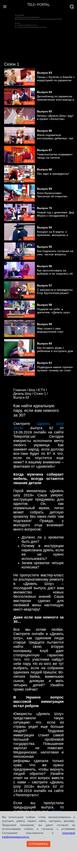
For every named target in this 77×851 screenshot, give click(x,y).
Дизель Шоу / (23, 393)
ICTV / (43, 390)
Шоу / (33, 390)
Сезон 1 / (41, 393)
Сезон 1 (11, 64)
